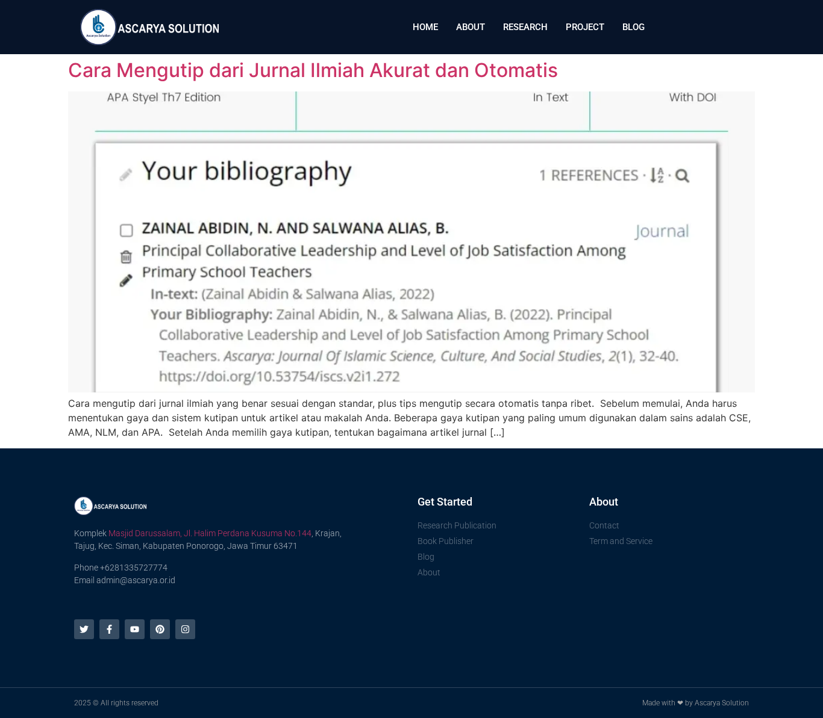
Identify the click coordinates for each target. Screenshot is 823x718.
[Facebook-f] (109, 629)
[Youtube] (135, 629)
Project (585, 27)
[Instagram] (185, 629)
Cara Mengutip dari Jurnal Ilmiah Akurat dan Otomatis (313, 70)
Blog (633, 27)
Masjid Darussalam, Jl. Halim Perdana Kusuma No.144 (209, 533)
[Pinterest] (160, 629)
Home (425, 27)
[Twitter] (84, 629)
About (470, 27)
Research (525, 27)
